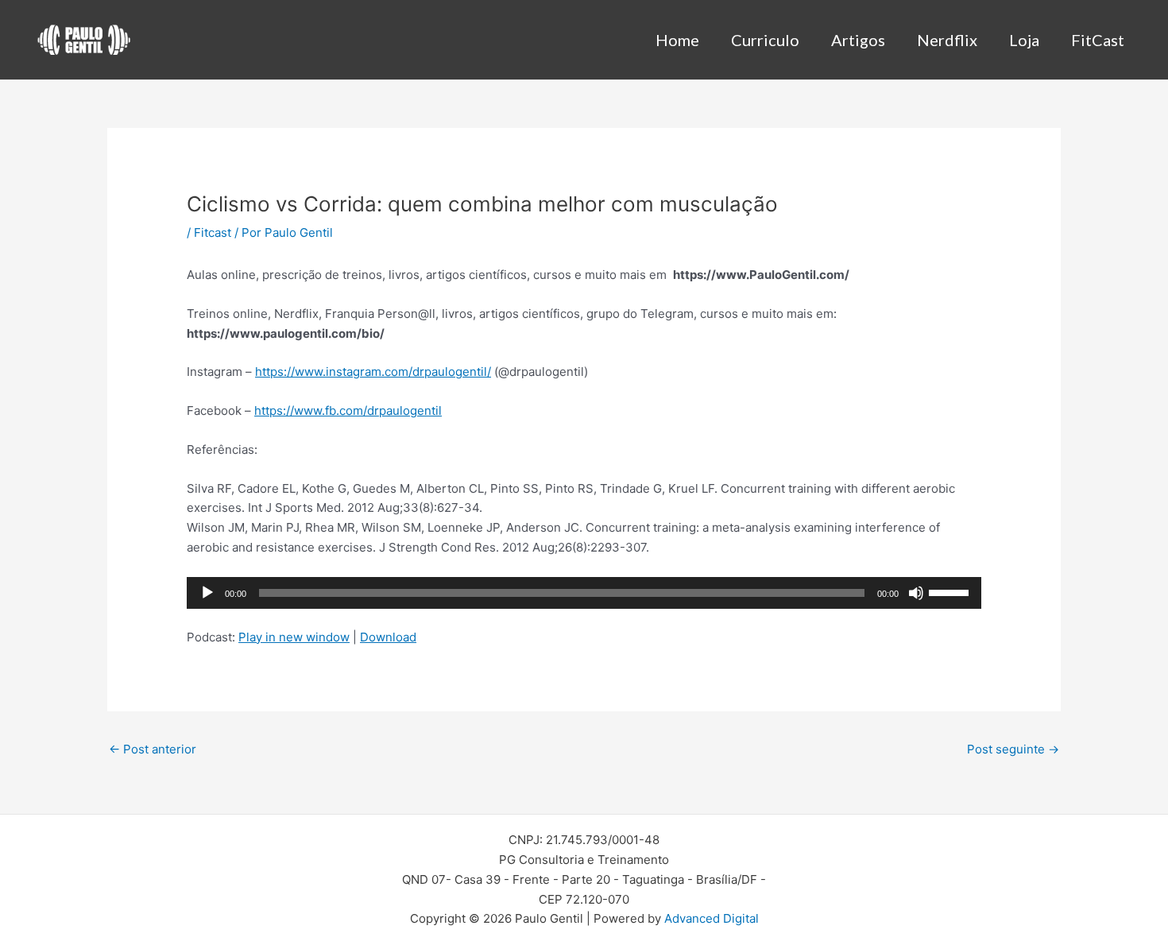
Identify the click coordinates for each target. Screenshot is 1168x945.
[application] (584, 593)
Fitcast (212, 232)
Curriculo (765, 39)
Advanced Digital (711, 918)
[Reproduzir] (207, 593)
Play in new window (294, 637)
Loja (1024, 39)
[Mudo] (916, 593)
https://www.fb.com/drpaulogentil (348, 410)
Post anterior (152, 749)
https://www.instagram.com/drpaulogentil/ (373, 371)
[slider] (951, 591)
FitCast (1097, 39)
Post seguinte (1013, 749)
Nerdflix (947, 39)
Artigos (858, 39)
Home (677, 39)
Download (388, 637)
